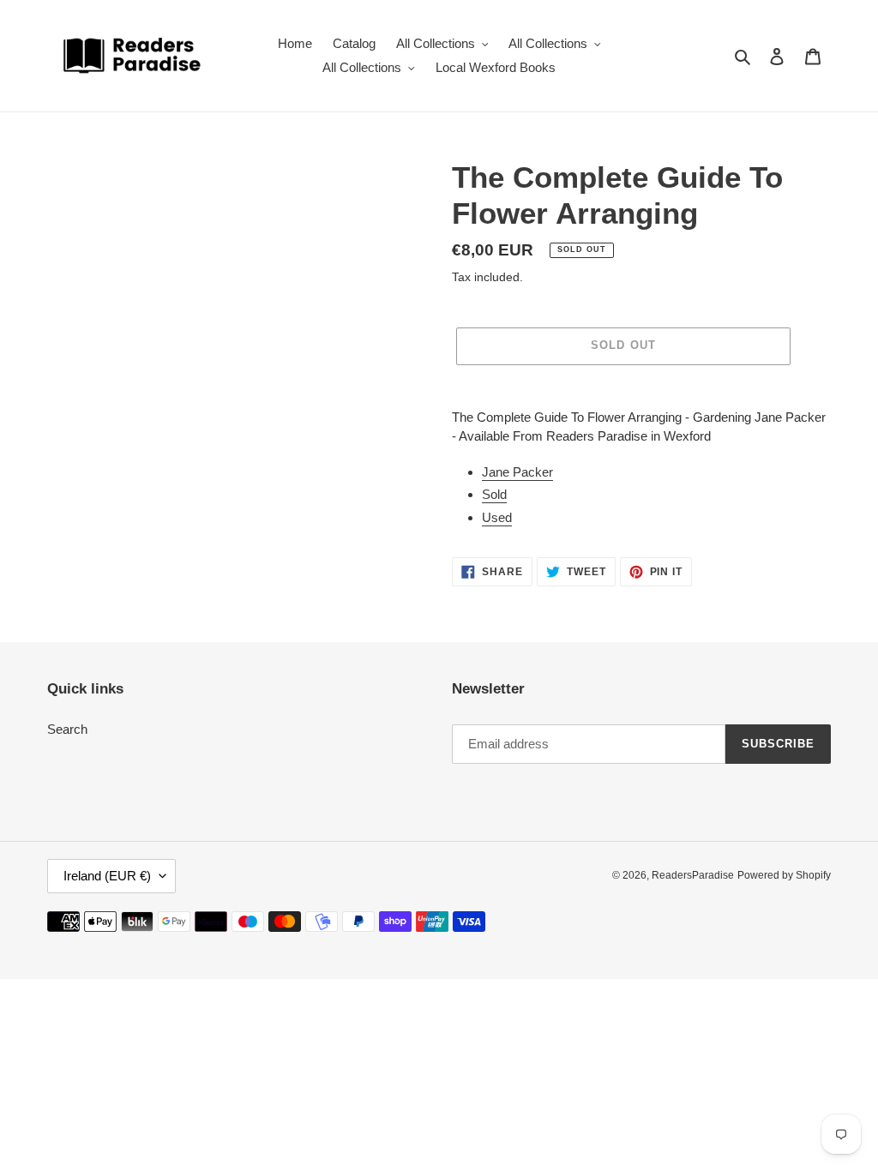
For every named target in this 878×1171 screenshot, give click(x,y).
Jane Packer (517, 472)
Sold (494, 494)
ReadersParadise (693, 875)
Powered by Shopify (784, 875)
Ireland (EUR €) (107, 875)
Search (67, 729)
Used (497, 517)
